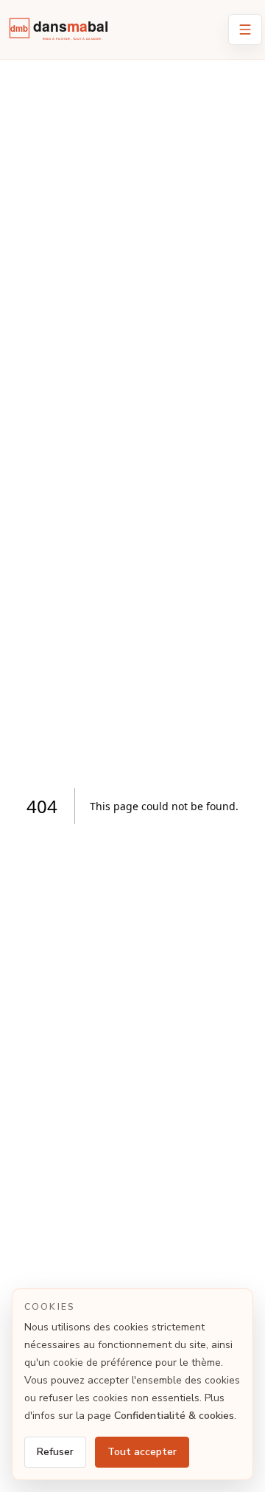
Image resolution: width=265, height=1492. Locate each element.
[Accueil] (63, 32)
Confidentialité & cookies (174, 1416)
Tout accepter (142, 1452)
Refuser (55, 1452)
